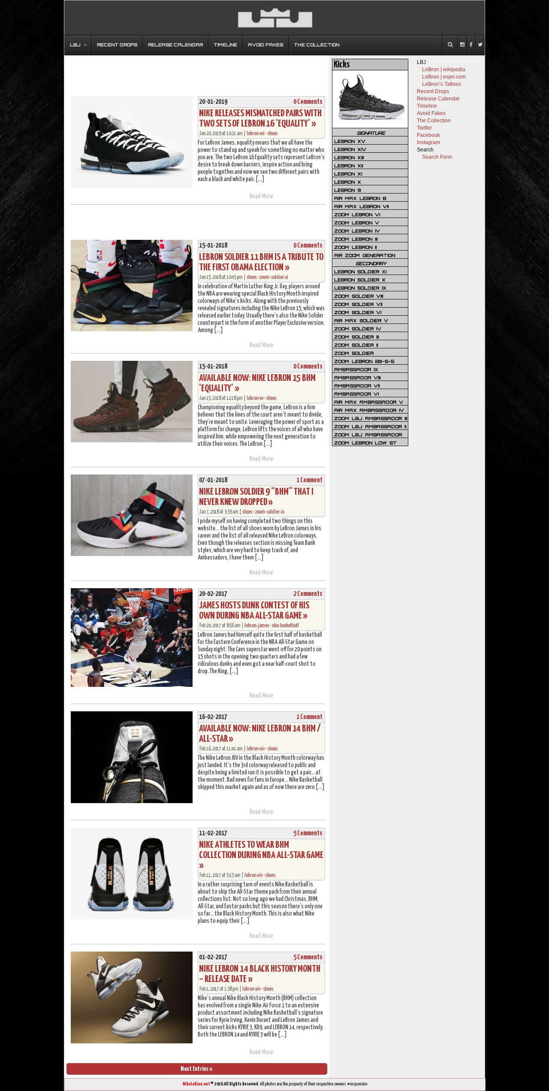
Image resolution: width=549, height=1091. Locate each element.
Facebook (428, 135)
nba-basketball (285, 626)
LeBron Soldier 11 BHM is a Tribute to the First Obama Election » (261, 262)
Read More (261, 196)
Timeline (427, 106)
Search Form (437, 157)
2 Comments (308, 594)
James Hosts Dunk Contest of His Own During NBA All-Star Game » (254, 611)
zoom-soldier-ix (269, 512)
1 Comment (309, 480)
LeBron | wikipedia (443, 69)
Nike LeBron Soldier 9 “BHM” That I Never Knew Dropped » (256, 497)
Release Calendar (438, 99)
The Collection (434, 121)
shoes (273, 133)
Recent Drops (433, 91)
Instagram (428, 142)
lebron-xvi (256, 133)
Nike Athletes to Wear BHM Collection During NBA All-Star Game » (261, 855)
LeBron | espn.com (444, 77)
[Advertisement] (197, 72)
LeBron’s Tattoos (441, 84)
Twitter (424, 128)
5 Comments (308, 833)
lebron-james (256, 626)
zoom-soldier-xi (273, 277)
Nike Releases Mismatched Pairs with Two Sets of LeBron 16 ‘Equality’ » (260, 119)
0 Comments (308, 102)
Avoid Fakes (431, 113)
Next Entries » (197, 1069)
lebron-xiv (256, 749)
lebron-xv (255, 398)
